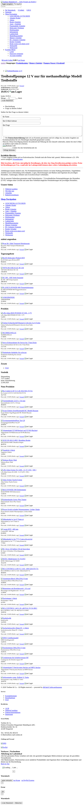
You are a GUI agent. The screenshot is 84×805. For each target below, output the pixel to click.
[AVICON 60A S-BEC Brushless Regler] (15, 440)
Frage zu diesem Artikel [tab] (13, 108)
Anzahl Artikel (7, 60)
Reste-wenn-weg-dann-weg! (19, 44)
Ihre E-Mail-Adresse (10, 121)
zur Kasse (21, 60)
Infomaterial (14, 32)
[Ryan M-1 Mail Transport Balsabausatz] (15, 243)
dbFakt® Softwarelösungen (52, 687)
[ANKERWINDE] (8, 297)
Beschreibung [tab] (10, 106)
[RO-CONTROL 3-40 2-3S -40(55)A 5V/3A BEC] (19, 608)
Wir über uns (9, 191)
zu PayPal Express (27, 780)
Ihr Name (6, 117)
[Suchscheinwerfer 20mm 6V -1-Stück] (15, 628)
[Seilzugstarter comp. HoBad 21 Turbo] (15, 677)
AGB (7, 708)
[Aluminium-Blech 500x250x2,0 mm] (14, 579)
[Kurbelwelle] (6, 618)
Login (12, 52)
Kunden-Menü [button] (10, 50)
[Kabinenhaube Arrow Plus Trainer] (13, 500)
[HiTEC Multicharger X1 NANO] (13, 559)
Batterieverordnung (12, 195)
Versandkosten (17, 159)
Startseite (8, 12)
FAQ (7, 368)
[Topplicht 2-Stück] (8, 450)
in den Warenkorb (7, 100)
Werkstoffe (13, 46)
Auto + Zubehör (15, 24)
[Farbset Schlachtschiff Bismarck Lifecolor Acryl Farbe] (20, 323)
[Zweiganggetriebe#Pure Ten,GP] (13, 420)
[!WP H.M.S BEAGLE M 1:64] (12, 268)
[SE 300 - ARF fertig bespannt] (12, 278)
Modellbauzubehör (16, 36)
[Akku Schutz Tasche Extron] (11, 480)
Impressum (9, 714)
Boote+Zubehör (15, 22)
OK (3, 791)
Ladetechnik (14, 34)
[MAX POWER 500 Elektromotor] (13, 490)
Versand (21, 86)
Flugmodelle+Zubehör (17, 26)
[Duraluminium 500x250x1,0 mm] (13, 648)
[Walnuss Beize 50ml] (9, 460)
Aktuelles (8, 193)
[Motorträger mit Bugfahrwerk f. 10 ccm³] (16, 588)
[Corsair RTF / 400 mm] (9, 529)
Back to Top (5, 764)
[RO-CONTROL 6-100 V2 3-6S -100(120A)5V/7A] (19, 569)
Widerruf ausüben (11, 189)
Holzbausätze (14, 30)
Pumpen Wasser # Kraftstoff (54, 63)
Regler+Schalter (15, 42)
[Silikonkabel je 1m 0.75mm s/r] (12, 519)
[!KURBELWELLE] (8, 333)
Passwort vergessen (16, 54)
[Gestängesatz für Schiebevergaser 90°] (15, 658)
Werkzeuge (13, 48)
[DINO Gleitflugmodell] (9, 638)
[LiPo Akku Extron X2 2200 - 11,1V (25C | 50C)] (18, 470)
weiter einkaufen (7, 780)
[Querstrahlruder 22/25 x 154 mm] (13, 401)
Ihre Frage (6, 125)
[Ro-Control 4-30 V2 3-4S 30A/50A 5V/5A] (17, 391)
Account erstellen (16, 56)
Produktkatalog (22, 63)
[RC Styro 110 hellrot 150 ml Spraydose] (15, 549)
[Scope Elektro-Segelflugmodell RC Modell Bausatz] (19, 411)
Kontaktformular (11, 696)
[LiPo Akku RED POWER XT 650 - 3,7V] (16, 313)
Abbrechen (18, 803)
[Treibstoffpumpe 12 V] (13, 71)
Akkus (12, 20)
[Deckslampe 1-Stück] (9, 598)
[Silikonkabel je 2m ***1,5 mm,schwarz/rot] (16, 539)
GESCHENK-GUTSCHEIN (20, 16)
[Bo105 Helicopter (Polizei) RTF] (13, 258)
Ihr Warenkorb (18, 10)
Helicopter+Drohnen (17, 28)
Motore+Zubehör (16, 38)
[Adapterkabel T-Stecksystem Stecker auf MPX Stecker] (20, 667)
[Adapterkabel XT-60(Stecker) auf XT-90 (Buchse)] (19, 430)
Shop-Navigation (8, 199)
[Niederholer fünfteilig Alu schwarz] (14, 352)
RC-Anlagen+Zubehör (17, 40)
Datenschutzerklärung (12, 712)
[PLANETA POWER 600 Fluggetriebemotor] (17, 287)
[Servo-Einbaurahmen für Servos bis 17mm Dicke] (19, 343)
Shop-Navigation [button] (11, 14)
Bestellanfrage (10, 698)
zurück (3, 63)
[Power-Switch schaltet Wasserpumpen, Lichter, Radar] (20, 509)
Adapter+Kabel (15, 18)
